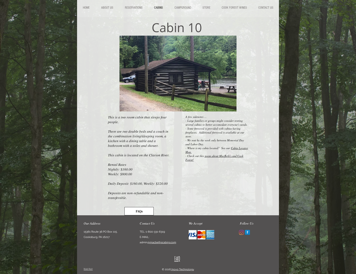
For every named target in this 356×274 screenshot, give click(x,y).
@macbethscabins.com (162, 242)
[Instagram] (241, 232)
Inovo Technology (182, 269)
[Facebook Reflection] (247, 232)
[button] (178, 73)
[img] (193, 234)
